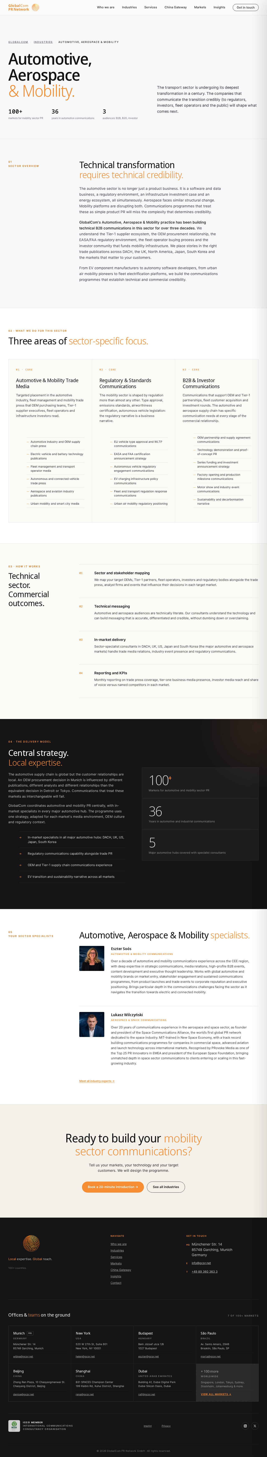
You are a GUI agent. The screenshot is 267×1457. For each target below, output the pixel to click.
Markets (200, 7)
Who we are (106, 7)
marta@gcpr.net (211, 1356)
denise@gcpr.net (23, 1394)
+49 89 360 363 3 (205, 1271)
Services (150, 7)
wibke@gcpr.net (23, 1356)
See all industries (166, 1187)
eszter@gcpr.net (148, 1356)
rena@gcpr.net (85, 1394)
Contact (116, 1282)
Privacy (166, 1425)
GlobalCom (18, 42)
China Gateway (176, 7)
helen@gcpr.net (85, 1356)
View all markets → (216, 1394)
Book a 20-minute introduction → (113, 1187)
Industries (129, 7)
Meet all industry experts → (97, 1081)
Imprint (148, 1425)
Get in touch (246, 7)
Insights (219, 7)
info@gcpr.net (201, 1263)
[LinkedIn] (245, 1426)
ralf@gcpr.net (146, 1394)
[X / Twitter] (255, 1426)
